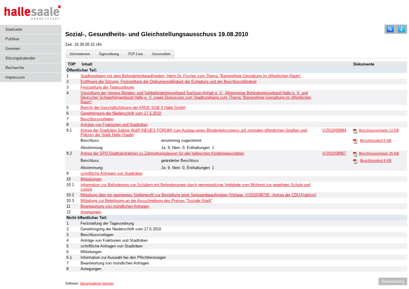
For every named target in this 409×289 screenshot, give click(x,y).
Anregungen (91, 212)
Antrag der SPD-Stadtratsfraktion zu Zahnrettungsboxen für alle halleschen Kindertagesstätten (162, 153)
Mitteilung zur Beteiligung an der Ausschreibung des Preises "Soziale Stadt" (146, 200)
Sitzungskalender (20, 58)
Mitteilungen (91, 179)
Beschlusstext (375, 140)
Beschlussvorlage (379, 130)
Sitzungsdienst (90, 283)
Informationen (80, 54)
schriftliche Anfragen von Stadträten (112, 173)
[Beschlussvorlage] (355, 131)
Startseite (13, 29)
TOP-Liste (135, 54)
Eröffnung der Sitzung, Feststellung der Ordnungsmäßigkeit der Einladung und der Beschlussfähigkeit (169, 81)
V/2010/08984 (334, 130)
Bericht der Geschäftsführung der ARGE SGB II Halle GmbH (133, 107)
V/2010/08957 (334, 153)
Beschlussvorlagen (97, 119)
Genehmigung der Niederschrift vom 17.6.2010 (121, 113)
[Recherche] (390, 29)
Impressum (15, 77)
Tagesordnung (109, 54)
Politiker (12, 39)
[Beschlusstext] (355, 141)
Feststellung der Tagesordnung (107, 87)
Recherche (14, 68)
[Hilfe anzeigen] (401, 29)
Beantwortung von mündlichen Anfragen (115, 206)
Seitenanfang (392, 281)
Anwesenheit (161, 54)
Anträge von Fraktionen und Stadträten (114, 124)
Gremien (12, 48)
